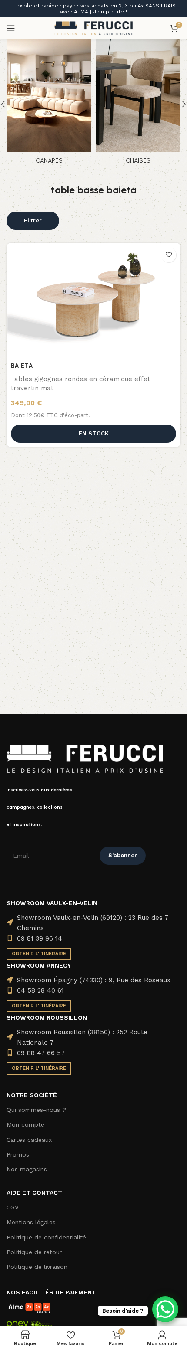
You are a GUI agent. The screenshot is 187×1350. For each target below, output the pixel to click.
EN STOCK (94, 433)
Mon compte (25, 1124)
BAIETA (22, 366)
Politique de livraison (37, 1266)
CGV (13, 1207)
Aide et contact (34, 1192)
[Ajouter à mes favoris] (168, 254)
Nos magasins (27, 1169)
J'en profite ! (110, 12)
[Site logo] (93, 28)
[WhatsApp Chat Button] (165, 1309)
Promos (18, 1154)
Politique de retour (34, 1252)
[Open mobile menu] (11, 28)
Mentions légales (31, 1222)
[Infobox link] (93, 807)
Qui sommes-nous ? (36, 1109)
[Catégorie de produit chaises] (138, 104)
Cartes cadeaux (29, 1139)
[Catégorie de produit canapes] (49, 104)
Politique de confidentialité (46, 1237)
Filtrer (33, 220)
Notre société (32, 1095)
